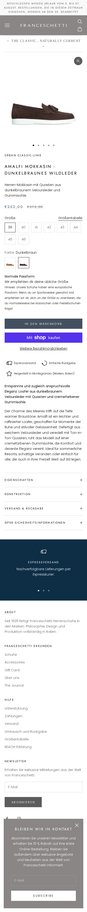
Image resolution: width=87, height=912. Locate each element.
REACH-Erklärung (18, 747)
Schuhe (11, 654)
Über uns (12, 677)
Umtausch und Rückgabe (26, 731)
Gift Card (12, 670)
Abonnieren (23, 802)
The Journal (14, 685)
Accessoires (15, 662)
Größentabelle (70, 218)
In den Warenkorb (43, 324)
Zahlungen (13, 716)
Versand (12, 723)
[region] (43, 566)
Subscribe (43, 895)
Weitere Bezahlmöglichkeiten (43, 348)
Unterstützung (16, 708)
